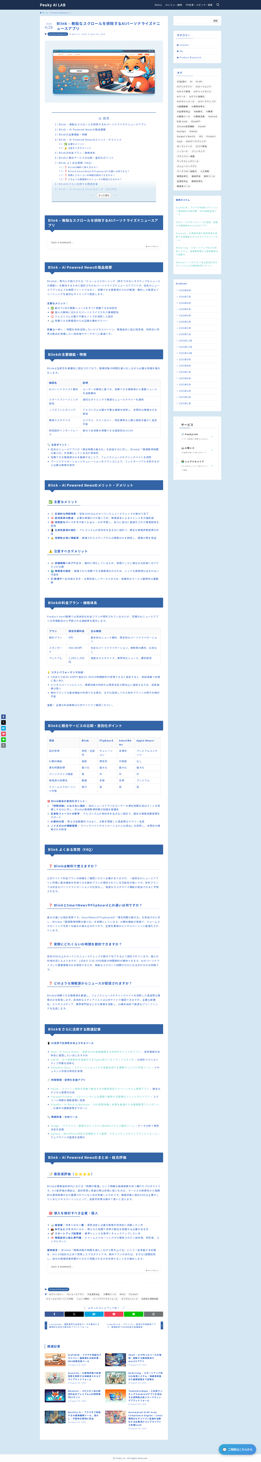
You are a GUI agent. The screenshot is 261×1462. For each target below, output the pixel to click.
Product (133, 1294)
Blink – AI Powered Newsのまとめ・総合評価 (87, 189)
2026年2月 (185, 328)
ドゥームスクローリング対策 (59, 1298)
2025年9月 (185, 359)
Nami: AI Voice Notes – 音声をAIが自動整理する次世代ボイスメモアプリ (96, 1051)
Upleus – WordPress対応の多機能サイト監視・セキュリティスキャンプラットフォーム (104, 1133)
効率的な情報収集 (150, 1298)
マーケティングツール (188, 161)
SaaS (179, 141)
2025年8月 (185, 365)
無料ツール (209, 176)
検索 (215, 20)
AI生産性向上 (94, 1294)
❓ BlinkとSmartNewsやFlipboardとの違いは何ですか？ (97, 171)
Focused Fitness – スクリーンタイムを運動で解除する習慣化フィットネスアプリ (100, 1096)
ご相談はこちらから (237, 1449)
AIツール (181, 96)
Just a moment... (62, 242)
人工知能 (204, 171)
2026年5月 (185, 309)
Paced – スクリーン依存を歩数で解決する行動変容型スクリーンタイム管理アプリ (100, 1088)
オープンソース (184, 146)
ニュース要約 (83, 1298)
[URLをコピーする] (153, 1314)
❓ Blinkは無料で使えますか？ (81, 167)
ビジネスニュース (130, 1298)
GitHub (193, 131)
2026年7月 (185, 296)
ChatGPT (195, 121)
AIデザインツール (186, 101)
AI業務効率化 (198, 106)
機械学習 (196, 176)
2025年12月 (185, 340)
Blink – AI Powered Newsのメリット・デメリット (90, 139)
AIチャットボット (202, 91)
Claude (202, 126)
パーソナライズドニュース (105, 1298)
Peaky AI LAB (53, 5)
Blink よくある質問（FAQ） (76, 163)
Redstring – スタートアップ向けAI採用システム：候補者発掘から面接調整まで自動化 (197, 251)
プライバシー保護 (186, 156)
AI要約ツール (110, 1294)
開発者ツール (183, 186)
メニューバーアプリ (187, 166)
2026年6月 (185, 302)
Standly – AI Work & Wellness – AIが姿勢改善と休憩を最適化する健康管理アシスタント (105, 1104)
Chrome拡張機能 (185, 126)
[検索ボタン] (217, 5)
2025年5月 (185, 384)
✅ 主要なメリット (74, 143)
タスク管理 (201, 146)
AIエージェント (203, 86)
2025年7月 (185, 371)
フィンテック (198, 151)
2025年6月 (185, 378)
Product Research (58, 34)
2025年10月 (185, 353)
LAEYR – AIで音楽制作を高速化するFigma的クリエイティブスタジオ (92, 1059)
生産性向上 (182, 181)
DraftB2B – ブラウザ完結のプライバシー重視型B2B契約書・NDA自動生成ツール (197, 211)
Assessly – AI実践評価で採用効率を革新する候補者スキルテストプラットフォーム (197, 236)
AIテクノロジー (56, 1294)
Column (184, 44)
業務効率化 (182, 176)
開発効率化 (197, 181)
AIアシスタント (184, 86)
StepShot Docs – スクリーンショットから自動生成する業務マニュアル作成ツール (101, 1067)
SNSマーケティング (196, 141)
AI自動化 (198, 111)
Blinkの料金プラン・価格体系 (77, 152)
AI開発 (209, 111)
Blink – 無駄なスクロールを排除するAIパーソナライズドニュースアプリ (102, 124)
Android (212, 116)
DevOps (181, 131)
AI (191, 81)
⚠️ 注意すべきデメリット (77, 148)
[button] (54, 1314)
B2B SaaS (182, 121)
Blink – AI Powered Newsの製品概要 (82, 129)
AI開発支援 (199, 116)
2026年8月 (185, 290)
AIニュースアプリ (75, 1294)
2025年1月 (185, 403)
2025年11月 (185, 346)
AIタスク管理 (183, 91)
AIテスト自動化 (197, 96)
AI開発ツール (183, 116)
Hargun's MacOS (186, 136)
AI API (199, 81)
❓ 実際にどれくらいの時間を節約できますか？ (89, 175)
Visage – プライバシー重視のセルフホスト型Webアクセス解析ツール (93, 1125)
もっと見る (104, 195)
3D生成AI (182, 81)
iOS (201, 136)
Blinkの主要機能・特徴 (73, 134)
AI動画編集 (182, 106)
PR (181, 51)
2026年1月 (185, 334)
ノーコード (182, 151)
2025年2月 (185, 397)
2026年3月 (185, 321)
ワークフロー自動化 (187, 171)
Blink (122, 1294)
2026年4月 (185, 315)
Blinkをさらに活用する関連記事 (78, 184)
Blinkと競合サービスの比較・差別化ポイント (86, 157)
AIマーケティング (207, 101)
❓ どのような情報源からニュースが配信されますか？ (93, 179)
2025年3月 (185, 390)
